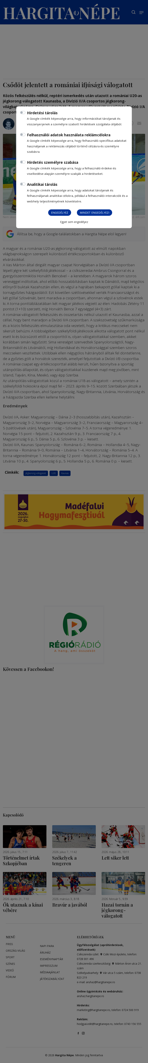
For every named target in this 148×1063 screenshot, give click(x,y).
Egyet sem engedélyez (74, 222)
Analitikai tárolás (42, 184)
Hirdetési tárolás (42, 112)
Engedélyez (59, 212)
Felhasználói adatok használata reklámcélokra (68, 134)
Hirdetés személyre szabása (52, 162)
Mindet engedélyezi (94, 212)
